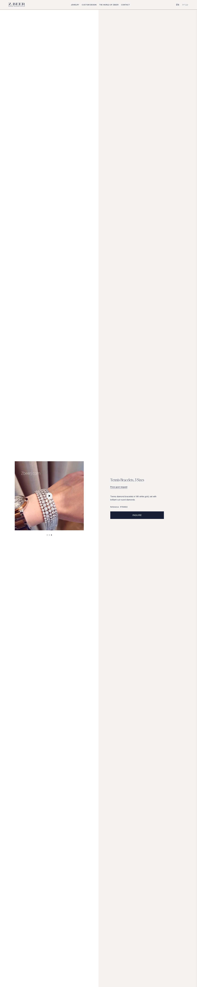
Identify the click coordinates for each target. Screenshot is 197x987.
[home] (17, 5)
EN (177, 4)
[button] (75, 5)
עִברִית (185, 4)
